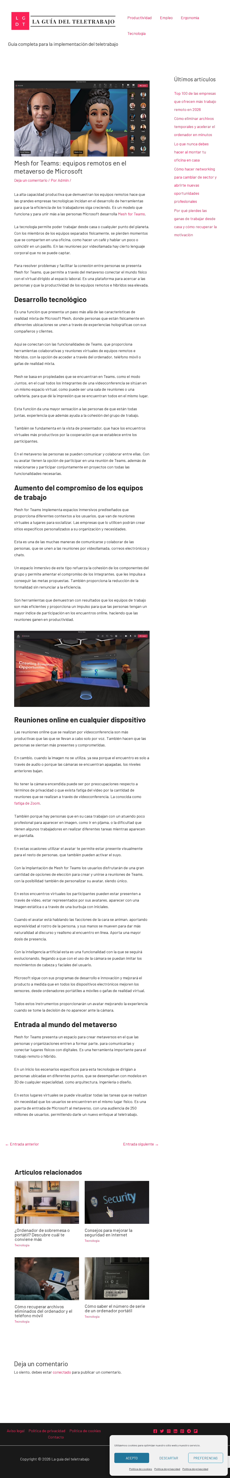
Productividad (139, 17)
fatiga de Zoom (27, 803)
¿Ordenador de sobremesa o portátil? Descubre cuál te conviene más (42, 1234)
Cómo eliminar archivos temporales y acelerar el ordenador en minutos (194, 126)
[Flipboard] (196, 1431)
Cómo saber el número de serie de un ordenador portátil (115, 1308)
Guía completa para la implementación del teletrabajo (63, 44)
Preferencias (206, 1458)
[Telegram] (189, 1431)
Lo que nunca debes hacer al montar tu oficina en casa (191, 151)
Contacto (56, 1436)
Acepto (132, 1458)
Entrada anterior (22, 1143)
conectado (62, 1372)
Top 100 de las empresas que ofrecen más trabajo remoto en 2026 (195, 101)
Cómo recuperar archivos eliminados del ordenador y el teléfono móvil (43, 1311)
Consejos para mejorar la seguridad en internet (108, 1232)
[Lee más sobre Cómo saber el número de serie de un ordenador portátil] (117, 1277)
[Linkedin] (175, 1431)
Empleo (166, 17)
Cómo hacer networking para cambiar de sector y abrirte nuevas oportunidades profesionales (195, 185)
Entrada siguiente (141, 1143)
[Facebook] (155, 1431)
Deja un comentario (30, 180)
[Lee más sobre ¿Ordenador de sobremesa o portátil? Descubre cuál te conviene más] (47, 1201)
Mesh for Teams (131, 213)
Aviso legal (15, 1430)
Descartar (168, 1458)
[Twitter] (162, 1431)
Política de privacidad (167, 1468)
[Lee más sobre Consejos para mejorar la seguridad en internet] (117, 1201)
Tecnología (136, 33)
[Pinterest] (182, 1431)
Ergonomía (190, 17)
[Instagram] (169, 1431)
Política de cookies (140, 1468)
